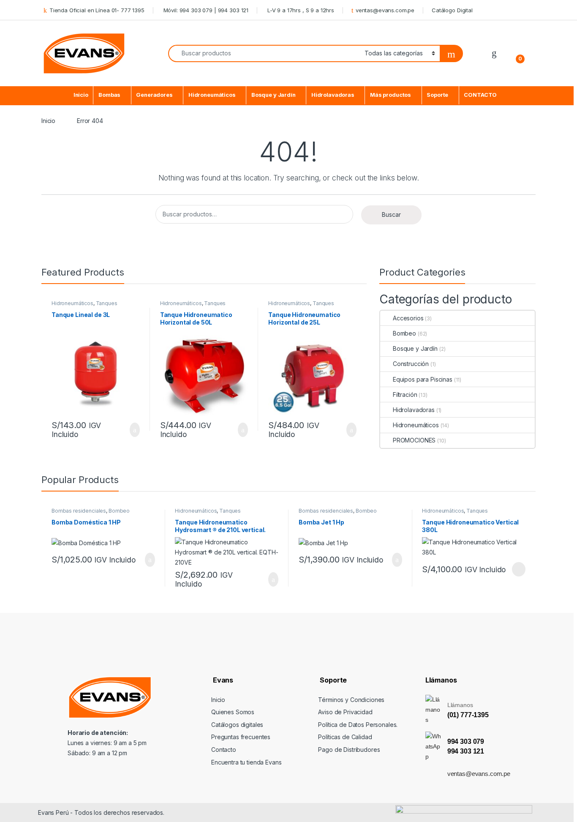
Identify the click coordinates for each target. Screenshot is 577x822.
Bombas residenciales (79, 511)
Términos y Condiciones (351, 699)
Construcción (411, 363)
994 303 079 (465, 741)
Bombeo (404, 333)
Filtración (405, 394)
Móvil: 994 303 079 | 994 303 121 (205, 10)
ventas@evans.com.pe (385, 10)
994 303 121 (465, 751)
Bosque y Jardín (273, 95)
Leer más (518, 569)
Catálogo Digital (452, 10)
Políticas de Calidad (345, 736)
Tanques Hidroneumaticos (84, 306)
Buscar (391, 214)
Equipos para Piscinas (422, 379)
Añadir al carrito (131, 430)
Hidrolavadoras (332, 95)
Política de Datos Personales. (357, 724)
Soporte (437, 95)
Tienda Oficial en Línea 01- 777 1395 (96, 10)
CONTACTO (480, 95)
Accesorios (408, 318)
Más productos (390, 95)
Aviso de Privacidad (345, 711)
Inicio (80, 95)
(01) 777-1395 (468, 714)
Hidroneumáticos (212, 95)
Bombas (109, 95)
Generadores (154, 95)
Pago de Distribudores (349, 749)
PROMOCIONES (414, 440)
